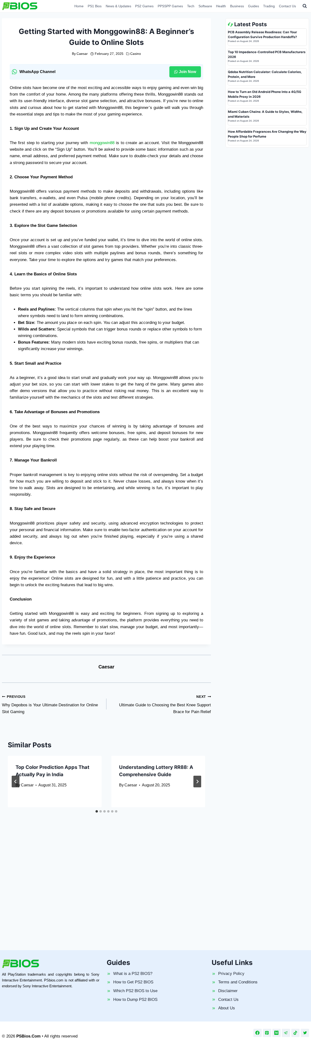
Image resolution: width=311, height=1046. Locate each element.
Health (221, 6)
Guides (253, 6)
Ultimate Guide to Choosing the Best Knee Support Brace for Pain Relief (165, 704)
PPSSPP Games (170, 6)
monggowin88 (102, 142)
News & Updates (118, 6)
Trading (269, 6)
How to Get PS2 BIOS (133, 982)
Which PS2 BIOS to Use (135, 990)
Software (205, 6)
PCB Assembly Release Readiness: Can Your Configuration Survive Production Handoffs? (262, 34)
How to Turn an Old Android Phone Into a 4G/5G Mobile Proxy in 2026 (264, 94)
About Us (226, 1008)
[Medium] (276, 1033)
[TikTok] (295, 1033)
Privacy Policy (231, 973)
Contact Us (287, 6)
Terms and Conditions (238, 982)
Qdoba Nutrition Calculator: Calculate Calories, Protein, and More (265, 74)
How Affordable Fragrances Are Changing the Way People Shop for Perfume (267, 134)
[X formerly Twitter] (305, 1033)
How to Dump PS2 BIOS (135, 999)
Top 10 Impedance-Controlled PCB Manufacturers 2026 (266, 54)
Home (79, 6)
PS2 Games (144, 6)
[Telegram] (286, 1033)
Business (237, 6)
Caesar (82, 54)
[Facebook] (257, 1033)
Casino (135, 54)
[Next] (197, 781)
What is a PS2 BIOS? (132, 973)
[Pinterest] (267, 1033)
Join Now (187, 72)
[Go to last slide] (15, 781)
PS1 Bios (95, 6)
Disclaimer (228, 990)
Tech (190, 6)
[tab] (96, 811)
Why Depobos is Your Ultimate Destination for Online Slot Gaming (50, 704)
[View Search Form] (304, 6)
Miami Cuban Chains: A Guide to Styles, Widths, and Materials (265, 114)
